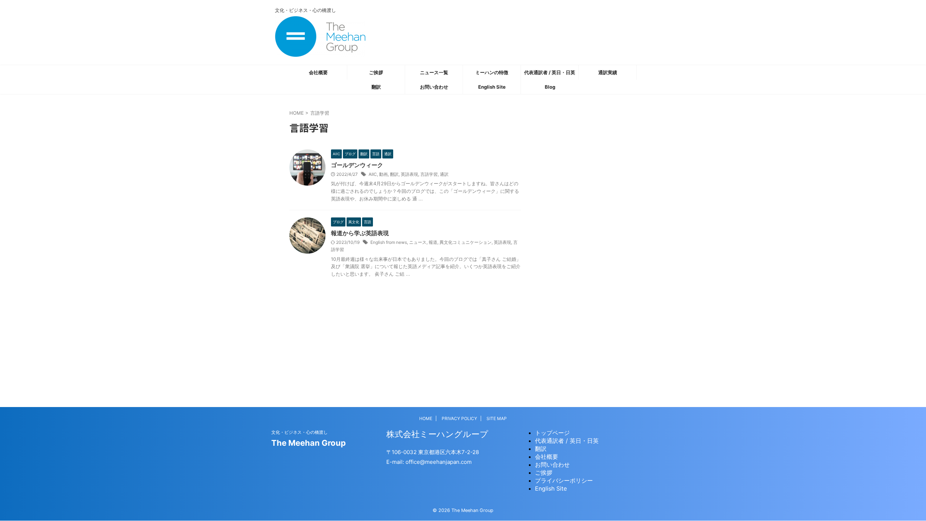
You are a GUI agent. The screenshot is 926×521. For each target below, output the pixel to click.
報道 (433, 242)
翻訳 (376, 87)
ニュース (417, 242)
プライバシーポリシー (564, 480)
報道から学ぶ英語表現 (360, 233)
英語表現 (409, 174)
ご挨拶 (376, 72)
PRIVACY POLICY (459, 418)
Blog (550, 87)
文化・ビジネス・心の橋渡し (299, 432)
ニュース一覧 (434, 72)
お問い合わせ (434, 87)
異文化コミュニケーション (465, 242)
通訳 (444, 174)
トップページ (552, 432)
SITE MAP (497, 418)
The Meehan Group (308, 443)
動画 (383, 174)
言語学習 (429, 174)
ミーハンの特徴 (491, 72)
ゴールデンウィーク (357, 165)
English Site (492, 87)
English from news (388, 242)
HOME (425, 418)
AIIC (373, 174)
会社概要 (318, 72)
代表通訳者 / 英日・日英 (549, 72)
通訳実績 (607, 72)
